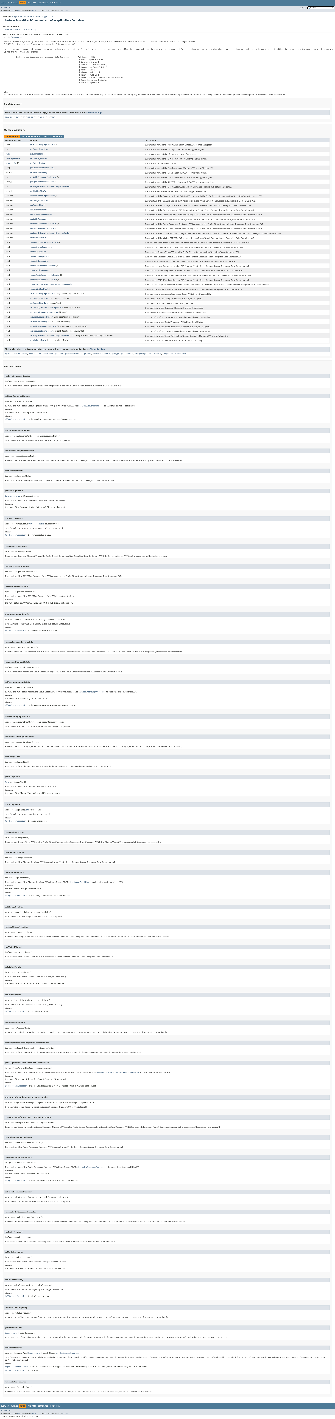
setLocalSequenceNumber (41, 317)
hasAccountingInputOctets (42, 196)
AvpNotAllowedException (67, 1353)
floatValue (48, 354)
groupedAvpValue (143, 354)
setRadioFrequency (38, 322)
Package (14, 3)
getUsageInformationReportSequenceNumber (50, 186)
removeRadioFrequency (40, 270)
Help (58, 3)
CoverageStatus (12, 158)
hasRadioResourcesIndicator (43, 224)
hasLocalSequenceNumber (41, 214)
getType (115, 354)
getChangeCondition (39, 149)
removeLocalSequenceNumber (43, 266)
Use (29, 3)
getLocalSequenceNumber (41, 168)
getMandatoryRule (73, 354)
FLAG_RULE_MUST (28, 117)
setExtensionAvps (38, 312)
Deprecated (43, 3)
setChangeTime (36, 303)
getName (87, 354)
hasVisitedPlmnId (38, 238)
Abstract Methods (53, 137)
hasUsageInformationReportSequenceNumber (50, 233)
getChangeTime (36, 154)
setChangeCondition (39, 298)
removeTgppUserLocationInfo (43, 280)
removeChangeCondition (41, 247)
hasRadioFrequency (38, 219)
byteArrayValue (12, 354)
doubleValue (35, 354)
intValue (157, 354)
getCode (59, 354)
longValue (168, 354)
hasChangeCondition (39, 200)
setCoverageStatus (38, 308)
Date (7, 154)
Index (52, 3)
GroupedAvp (31, 29)
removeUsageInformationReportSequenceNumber (52, 284)
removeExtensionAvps (39, 261)
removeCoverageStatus (40, 256)
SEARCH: (303, 8)
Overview (5, 3)
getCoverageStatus (38, 158)
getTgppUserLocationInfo (42, 182)
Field (19, 10)
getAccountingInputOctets (42, 144)
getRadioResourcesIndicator (43, 177)
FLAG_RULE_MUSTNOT (46, 117)
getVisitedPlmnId (38, 191)
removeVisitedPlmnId (39, 289)
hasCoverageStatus (38, 210)
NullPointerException (15, 535)
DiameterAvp (19, 29)
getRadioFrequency (38, 172)
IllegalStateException (16, 419)
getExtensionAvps (38, 163)
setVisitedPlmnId (38, 340)
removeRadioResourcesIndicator (45, 275)
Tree (34, 3)
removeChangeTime (38, 252)
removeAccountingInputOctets (44, 242)
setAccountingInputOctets (42, 294)
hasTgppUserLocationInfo (42, 228)
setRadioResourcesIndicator (43, 326)
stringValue (180, 354)
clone (24, 354)
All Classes (6, 7)
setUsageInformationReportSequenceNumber (50, 336)
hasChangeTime (36, 205)
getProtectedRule (101, 354)
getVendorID (127, 354)
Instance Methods (31, 137)
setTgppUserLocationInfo (42, 331)
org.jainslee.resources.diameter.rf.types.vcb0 (32, 16)
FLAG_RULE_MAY (12, 117)
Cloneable (7, 29)
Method (34, 10)
